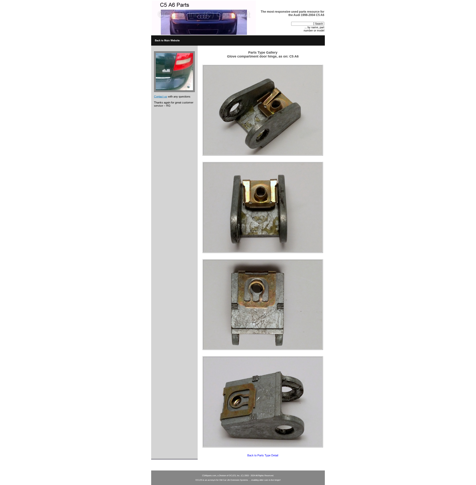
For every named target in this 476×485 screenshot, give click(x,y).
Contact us (160, 96)
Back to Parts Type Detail (262, 455)
